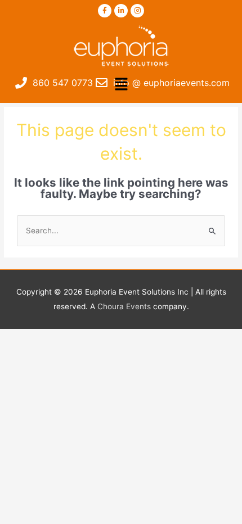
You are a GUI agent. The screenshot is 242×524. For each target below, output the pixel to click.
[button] (121, 85)
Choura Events (124, 306)
